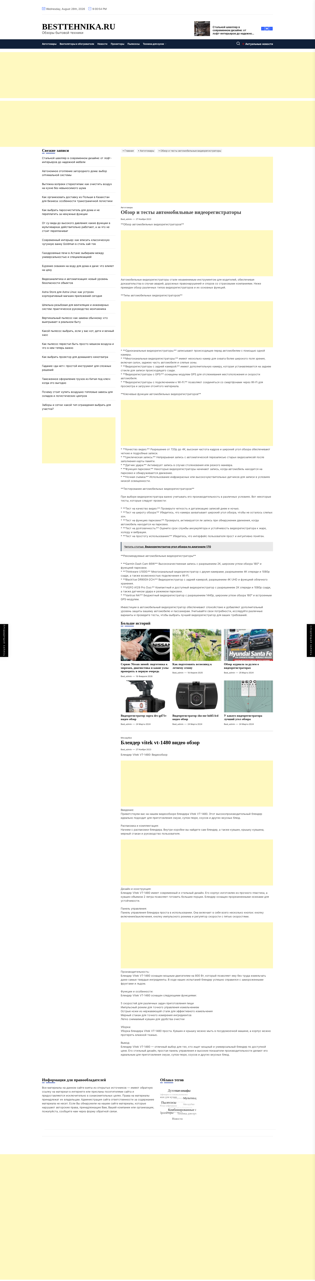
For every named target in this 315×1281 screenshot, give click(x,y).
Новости (102, 43)
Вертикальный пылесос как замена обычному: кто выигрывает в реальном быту (75, 320)
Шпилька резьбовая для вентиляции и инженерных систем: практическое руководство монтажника (75, 307)
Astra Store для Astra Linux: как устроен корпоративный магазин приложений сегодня (72, 294)
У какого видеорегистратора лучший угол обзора (243, 717)
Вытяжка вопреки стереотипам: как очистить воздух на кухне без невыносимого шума (77, 186)
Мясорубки (126, 738)
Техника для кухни (153, 43)
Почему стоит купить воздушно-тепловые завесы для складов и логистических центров (77, 394)
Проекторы (117, 43)
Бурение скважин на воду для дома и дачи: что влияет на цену (78, 268)
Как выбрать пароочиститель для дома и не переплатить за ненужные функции (71, 212)
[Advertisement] (98, 75)
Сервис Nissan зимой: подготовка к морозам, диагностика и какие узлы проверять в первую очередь (144, 668)
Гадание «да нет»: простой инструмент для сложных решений (76, 368)
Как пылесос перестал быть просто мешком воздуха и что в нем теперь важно (78, 346)
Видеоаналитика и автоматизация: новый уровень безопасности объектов (75, 281)
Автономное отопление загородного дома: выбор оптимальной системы (74, 173)
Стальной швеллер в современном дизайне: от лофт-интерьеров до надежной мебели (77, 160)
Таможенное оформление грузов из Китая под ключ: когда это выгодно (76, 381)
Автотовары (49, 43)
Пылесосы (133, 43)
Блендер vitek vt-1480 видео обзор (160, 742)
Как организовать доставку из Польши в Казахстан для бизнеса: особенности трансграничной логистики (77, 199)
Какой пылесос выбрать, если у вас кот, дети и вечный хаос (78, 333)
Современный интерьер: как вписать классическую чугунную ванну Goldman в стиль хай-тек (76, 242)
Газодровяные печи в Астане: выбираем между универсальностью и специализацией (73, 255)
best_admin (126, 219)
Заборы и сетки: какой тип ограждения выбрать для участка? (76, 407)
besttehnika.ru (78, 27)
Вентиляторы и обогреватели (77, 43)
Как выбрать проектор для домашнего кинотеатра (75, 357)
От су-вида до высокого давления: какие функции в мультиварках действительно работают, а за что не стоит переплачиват (76, 227)
